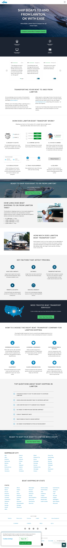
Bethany (6, 463)
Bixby (6, 465)
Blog (52, 523)
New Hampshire (32, 497)
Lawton (20, 469)
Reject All (23, 539)
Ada (5, 455)
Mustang (36, 463)
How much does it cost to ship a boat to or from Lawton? (32, 394)
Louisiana (19, 497)
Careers (29, 523)
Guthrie (21, 467)
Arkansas (7, 493)
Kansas (18, 493)
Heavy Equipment (55, 518)
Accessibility (51, 540)
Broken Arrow (8, 467)
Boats (45, 518)
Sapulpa (50, 459)
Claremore (7, 471)
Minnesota (19, 507)
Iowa (18, 491)
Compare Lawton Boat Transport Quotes (33, 31)
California (7, 495)
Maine (18, 499)
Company (15, 523)
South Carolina (44, 501)
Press (41, 523)
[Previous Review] (6, 70)
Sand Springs (51, 457)
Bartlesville (7, 461)
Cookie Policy (41, 540)
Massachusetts (20, 503)
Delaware (7, 501)
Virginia (55, 497)
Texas (54, 491)
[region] (21, 539)
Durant (20, 457)
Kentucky (19, 495)
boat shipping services (40, 101)
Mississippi (31, 487)
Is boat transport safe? (24, 414)
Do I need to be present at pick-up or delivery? (31, 423)
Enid (20, 463)
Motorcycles (19, 518)
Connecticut (7, 499)
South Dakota (56, 487)
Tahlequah (50, 465)
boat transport (14, 100)
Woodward (50, 469)
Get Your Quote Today (33, 441)
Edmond (21, 459)
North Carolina (44, 487)
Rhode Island (44, 499)
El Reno (20, 461)
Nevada (30, 495)
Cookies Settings (8, 538)
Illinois (18, 487)
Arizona (6, 491)
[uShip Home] (4, 2)
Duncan (21, 455)
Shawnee (50, 461)
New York (31, 503)
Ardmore (7, 459)
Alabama (7, 487)
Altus (6, 457)
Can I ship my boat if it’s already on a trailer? (31, 404)
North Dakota (44, 489)
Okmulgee (36, 469)
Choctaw (7, 469)
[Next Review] (60, 70)
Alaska (6, 489)
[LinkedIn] (46, 528)
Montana (31, 491)
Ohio (42, 491)
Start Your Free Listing (33, 193)
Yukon (49, 471)
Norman (35, 465)
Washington (55, 499)
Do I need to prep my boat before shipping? (30, 409)
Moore (35, 459)
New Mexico (32, 501)
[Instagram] (29, 528)
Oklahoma (43, 493)
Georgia (6, 505)
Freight (37, 518)
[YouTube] (37, 528)
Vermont (55, 495)
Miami (35, 455)
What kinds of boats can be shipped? (28, 419)
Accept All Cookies (25, 543)
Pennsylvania (44, 497)
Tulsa (49, 467)
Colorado (7, 497)
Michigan (19, 505)
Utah (54, 493)
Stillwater (50, 463)
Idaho (6, 509)
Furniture (29, 518)
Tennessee (55, 489)
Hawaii (6, 507)
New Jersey (31, 499)
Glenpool (21, 465)
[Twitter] (33, 528)
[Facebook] (25, 528)
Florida (6, 503)
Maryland (19, 501)
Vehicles (10, 518)
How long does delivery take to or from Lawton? (33, 400)
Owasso (35, 471)
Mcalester (21, 471)
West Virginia (56, 501)
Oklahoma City (37, 467)
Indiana (18, 489)
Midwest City (37, 457)
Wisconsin (55, 503)
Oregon (42, 495)
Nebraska (31, 493)
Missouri (31, 489)
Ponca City (50, 455)
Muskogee (36, 461)
